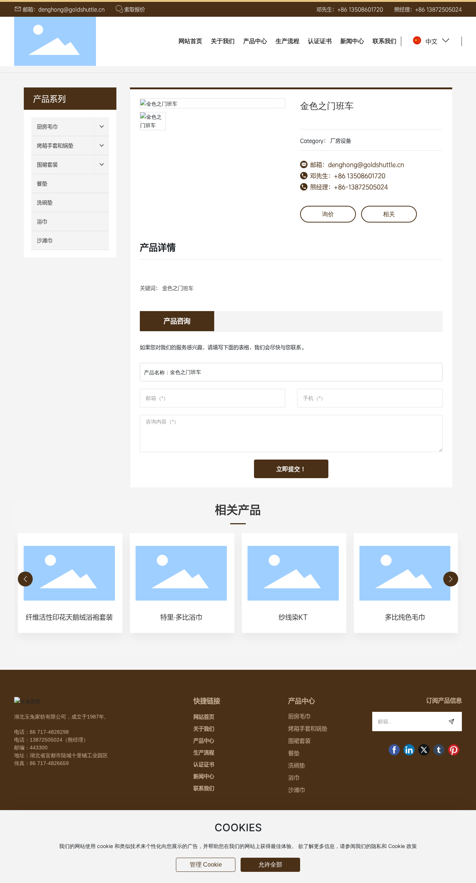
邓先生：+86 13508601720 (349, 9)
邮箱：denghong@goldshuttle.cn (63, 9)
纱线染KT (293, 617)
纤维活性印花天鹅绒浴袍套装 (69, 617)
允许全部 (270, 864)
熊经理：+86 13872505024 (428, 9)
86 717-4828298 (49, 732)
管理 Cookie (206, 864)
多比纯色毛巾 (405, 617)
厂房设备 (340, 140)
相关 (389, 214)
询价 (328, 214)
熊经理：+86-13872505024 (349, 187)
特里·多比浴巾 (181, 617)
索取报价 (134, 9)
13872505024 (46, 740)
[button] (25, 579)
